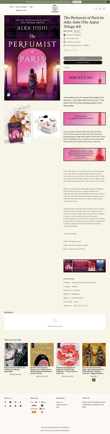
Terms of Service (46, 430)
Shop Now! (77, 2)
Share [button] (67, 67)
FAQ (57, 407)
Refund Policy (65, 430)
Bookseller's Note (21, 10)
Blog (31, 7)
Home (11, 7)
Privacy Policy (56, 430)
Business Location (61, 404)
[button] (96, 9)
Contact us (59, 402)
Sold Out (83, 58)
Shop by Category (21, 7)
